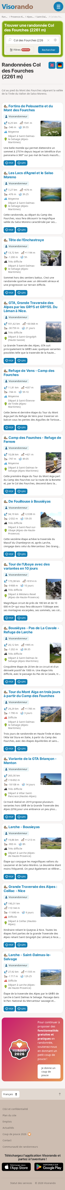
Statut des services (21, 1183)
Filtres (21, 49)
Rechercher (48, 49)
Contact (7, 1140)
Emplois (7, 1121)
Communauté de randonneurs (20, 1146)
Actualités (8, 1127)
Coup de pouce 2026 (14, 1134)
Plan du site (9, 1115)
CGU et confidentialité (15, 1109)
